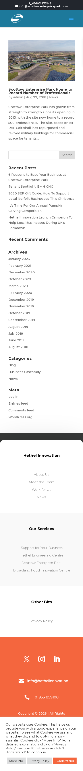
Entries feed (18, 403)
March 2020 (18, 286)
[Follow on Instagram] (41, 659)
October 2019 (19, 313)
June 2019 (16, 340)
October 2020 (19, 279)
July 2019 (15, 334)
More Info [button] (16, 761)
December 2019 (21, 300)
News (53, 97)
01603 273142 (41, 3)
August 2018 (18, 347)
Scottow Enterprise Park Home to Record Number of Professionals (40, 91)
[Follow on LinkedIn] (56, 659)
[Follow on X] (26, 659)
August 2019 (18, 327)
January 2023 (19, 259)
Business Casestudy (24, 372)
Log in (13, 397)
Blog (12, 365)
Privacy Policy (39, 761)
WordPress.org (20, 417)
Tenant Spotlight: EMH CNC (30, 187)
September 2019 (21, 320)
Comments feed (21, 410)
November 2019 (21, 306)
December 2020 (21, 272)
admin (18, 97)
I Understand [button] (65, 761)
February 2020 (20, 293)
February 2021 (19, 266)
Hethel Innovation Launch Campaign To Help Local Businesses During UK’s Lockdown (40, 222)
